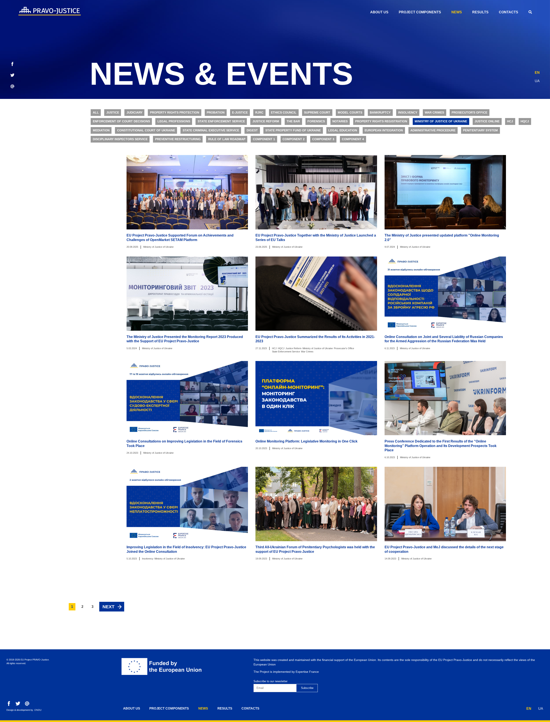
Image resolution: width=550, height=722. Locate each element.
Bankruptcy (380, 112)
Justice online (487, 121)
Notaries (340, 121)
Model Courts (350, 112)
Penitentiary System (480, 130)
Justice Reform (265, 121)
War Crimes (434, 112)
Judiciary (134, 112)
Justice (112, 112)
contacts (508, 12)
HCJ (510, 121)
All (96, 112)
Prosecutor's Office (469, 112)
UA (537, 81)
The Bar (293, 121)
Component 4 (353, 139)
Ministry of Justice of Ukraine (441, 121)
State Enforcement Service (221, 121)
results (480, 12)
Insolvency (407, 112)
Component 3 (323, 139)
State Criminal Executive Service (211, 130)
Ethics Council (283, 112)
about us (379, 12)
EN (537, 72)
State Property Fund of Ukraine (293, 130)
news (456, 12)
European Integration (384, 130)
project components (420, 12)
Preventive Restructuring (178, 139)
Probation (216, 112)
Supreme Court (317, 112)
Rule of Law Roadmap (226, 139)
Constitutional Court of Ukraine (146, 130)
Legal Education (342, 130)
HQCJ (525, 121)
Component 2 (294, 139)
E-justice (240, 112)
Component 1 (264, 139)
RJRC (259, 112)
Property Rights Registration (381, 121)
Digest (252, 130)
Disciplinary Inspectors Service (120, 139)
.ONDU (37, 710)
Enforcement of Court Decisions (121, 121)
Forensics (316, 121)
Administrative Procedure (432, 130)
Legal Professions (173, 121)
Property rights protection (174, 112)
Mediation (101, 130)
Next (108, 606)
